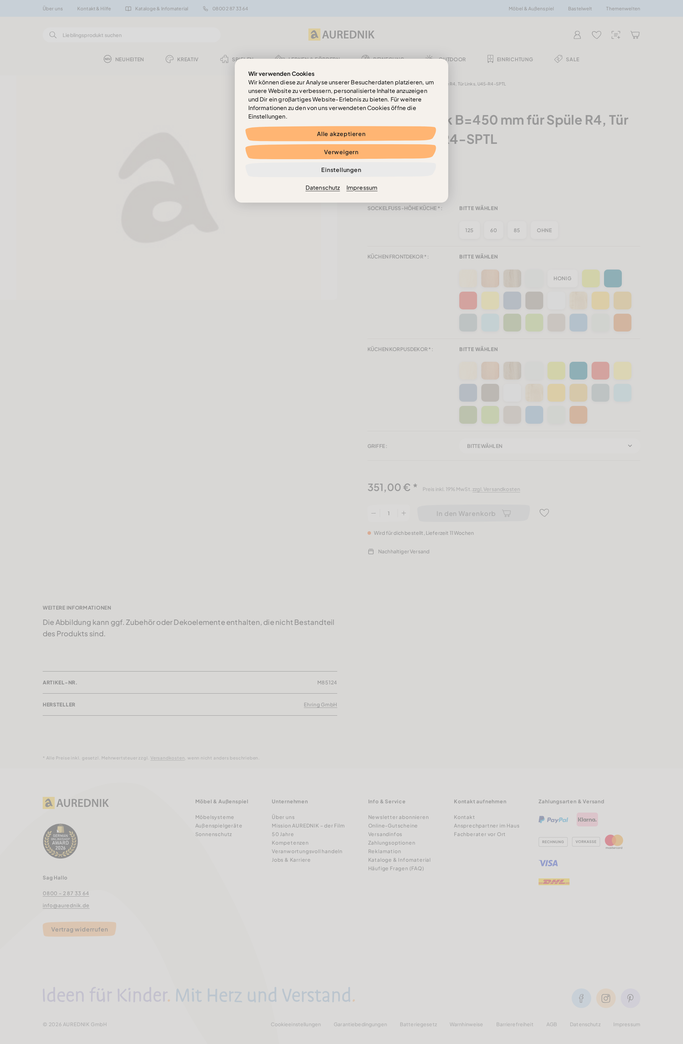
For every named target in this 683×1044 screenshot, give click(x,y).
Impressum (361, 187)
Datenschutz (323, 187)
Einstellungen (341, 169)
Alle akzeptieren (341, 133)
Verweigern (341, 152)
